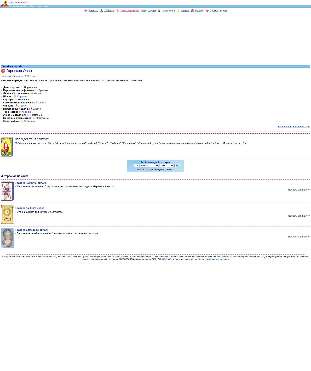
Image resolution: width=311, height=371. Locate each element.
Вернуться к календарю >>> (294, 126)
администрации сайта (218, 259)
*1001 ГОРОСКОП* (161, 259)
